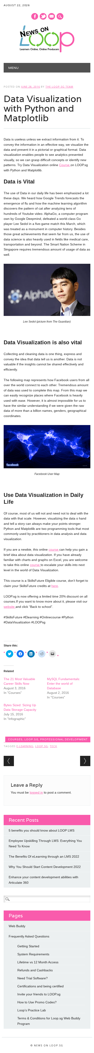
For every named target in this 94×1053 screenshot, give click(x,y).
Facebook (34, 16)
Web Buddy (17, 926)
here (54, 586)
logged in (36, 792)
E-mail (52, 17)
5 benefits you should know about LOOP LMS (41, 830)
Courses (15, 739)
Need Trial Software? (32, 978)
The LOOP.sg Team (59, 86)
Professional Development (64, 739)
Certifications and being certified (40, 986)
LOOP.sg (31, 739)
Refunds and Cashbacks (35, 970)
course (54, 549)
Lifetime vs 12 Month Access (37, 962)
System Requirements (33, 954)
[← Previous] (9, 761)
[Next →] (85, 761)
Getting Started (28, 946)
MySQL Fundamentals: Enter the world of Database (63, 683)
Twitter (43, 16)
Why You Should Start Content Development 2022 (45, 867)
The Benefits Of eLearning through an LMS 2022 (44, 856)
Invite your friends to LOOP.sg (38, 994)
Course (64, 165)
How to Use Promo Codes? (37, 1002)
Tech (53, 746)
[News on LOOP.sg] (47, 51)
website (10, 607)
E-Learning (24, 746)
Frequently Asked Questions (29, 936)
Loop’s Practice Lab (31, 1010)
